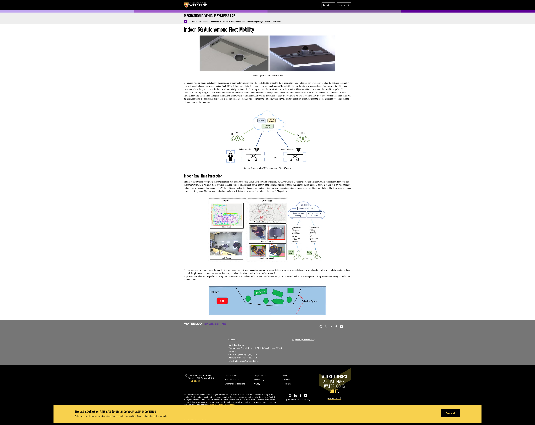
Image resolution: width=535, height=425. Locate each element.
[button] (328, 5)
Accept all (450, 413)
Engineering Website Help (303, 339)
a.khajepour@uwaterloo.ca (246, 360)
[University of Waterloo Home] (196, 5)
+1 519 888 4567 (195, 381)
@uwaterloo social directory (298, 399)
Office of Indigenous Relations (222, 404)
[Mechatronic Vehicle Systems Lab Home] (185, 21)
